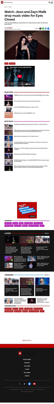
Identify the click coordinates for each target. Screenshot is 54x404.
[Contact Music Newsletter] (34, 383)
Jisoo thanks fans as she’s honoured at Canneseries (27, 101)
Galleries (27, 372)
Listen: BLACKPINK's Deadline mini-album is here (26, 107)
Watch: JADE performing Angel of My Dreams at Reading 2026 (43, 257)
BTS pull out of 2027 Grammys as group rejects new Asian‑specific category (31, 149)
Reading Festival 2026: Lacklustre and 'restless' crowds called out (30, 124)
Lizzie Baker (9, 28)
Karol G (42, 225)
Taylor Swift (8, 223)
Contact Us (26, 389)
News (10, 7)
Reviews (27, 362)
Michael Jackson (38, 223)
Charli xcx (15, 223)
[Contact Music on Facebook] (29, 383)
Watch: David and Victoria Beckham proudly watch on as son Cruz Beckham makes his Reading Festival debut (20, 259)
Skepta (21, 223)
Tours (27, 369)
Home (5, 7)
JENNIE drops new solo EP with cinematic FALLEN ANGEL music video (31, 95)
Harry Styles (18, 225)
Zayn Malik (12, 63)
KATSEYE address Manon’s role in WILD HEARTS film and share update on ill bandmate (31, 160)
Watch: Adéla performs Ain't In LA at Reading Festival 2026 (43, 264)
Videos (27, 375)
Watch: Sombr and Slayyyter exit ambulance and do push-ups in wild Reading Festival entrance (20, 266)
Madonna (25, 225)
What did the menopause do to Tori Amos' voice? (26, 136)
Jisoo (6, 63)
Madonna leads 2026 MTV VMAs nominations (25, 154)
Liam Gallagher (28, 223)
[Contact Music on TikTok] (24, 383)
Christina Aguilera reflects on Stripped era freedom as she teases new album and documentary (31, 143)
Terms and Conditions (40, 389)
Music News (27, 359)
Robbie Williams (9, 225)
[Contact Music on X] (19, 383)
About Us (21, 389)
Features (27, 366)
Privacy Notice (32, 389)
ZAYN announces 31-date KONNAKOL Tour (24, 113)
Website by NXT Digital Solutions (27, 391)
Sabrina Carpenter (33, 225)
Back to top (26, 340)
